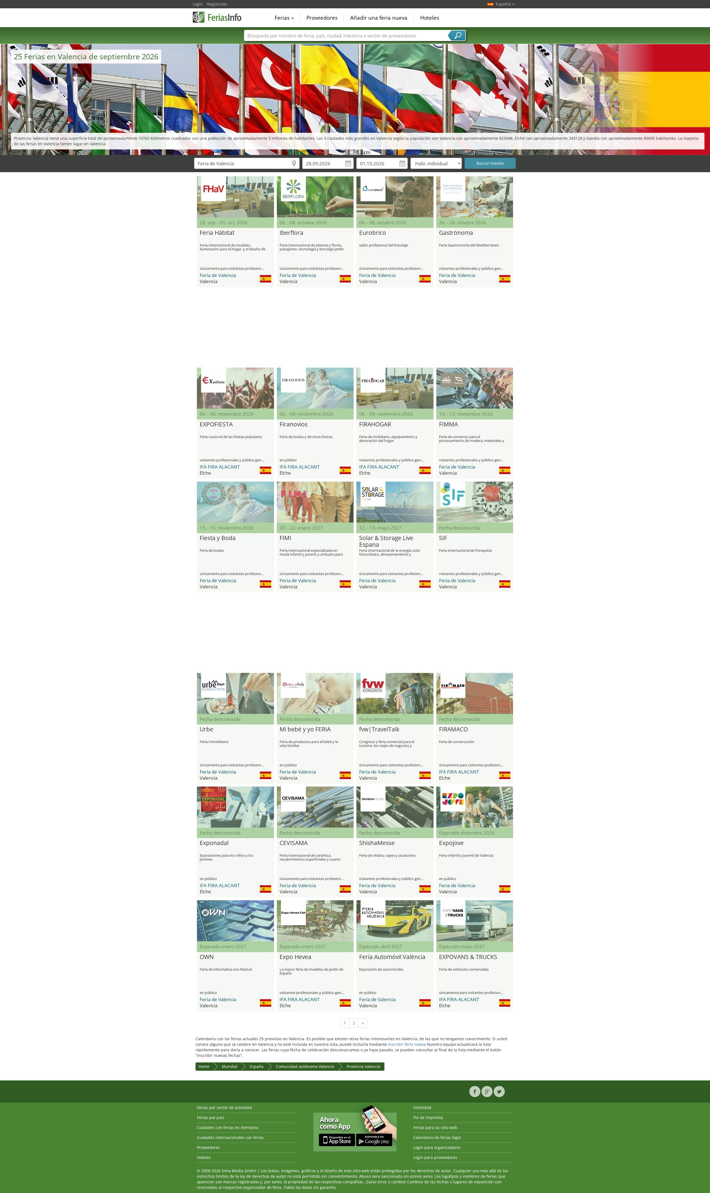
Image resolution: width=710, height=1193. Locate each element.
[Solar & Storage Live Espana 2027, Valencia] (394, 502)
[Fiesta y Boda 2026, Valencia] (235, 502)
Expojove (451, 843)
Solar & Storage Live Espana (386, 541)
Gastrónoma (456, 232)
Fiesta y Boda (218, 538)
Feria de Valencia (218, 275)
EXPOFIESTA (216, 424)
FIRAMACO (453, 729)
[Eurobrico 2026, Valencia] (394, 196)
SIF (443, 538)
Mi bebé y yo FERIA (305, 729)
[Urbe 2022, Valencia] (235, 693)
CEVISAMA (294, 843)
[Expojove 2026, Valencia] (474, 807)
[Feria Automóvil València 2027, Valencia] (394, 920)
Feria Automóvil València (392, 957)
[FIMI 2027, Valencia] (315, 502)
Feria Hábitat (217, 232)
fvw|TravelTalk (379, 729)
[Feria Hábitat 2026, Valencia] (235, 196)
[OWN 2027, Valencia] (235, 920)
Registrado (217, 4)
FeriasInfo (220, 17)
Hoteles (429, 17)
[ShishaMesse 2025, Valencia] (394, 807)
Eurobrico (372, 232)
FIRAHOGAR (375, 424)
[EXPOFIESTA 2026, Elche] (235, 388)
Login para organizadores (437, 1147)
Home (204, 1066)
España (256, 1066)
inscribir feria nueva (407, 1044)
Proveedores (322, 17)
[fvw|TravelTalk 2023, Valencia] (394, 693)
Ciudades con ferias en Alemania (227, 1127)
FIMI (285, 538)
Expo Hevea (295, 957)
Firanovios (294, 424)
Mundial (229, 1066)
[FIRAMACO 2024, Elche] (474, 693)
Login (198, 4)
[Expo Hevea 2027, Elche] (315, 920)
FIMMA (448, 424)
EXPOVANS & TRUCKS (468, 957)
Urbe (206, 729)
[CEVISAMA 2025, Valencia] (315, 807)
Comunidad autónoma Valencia (305, 1066)
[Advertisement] (355, 327)
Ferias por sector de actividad (224, 1107)
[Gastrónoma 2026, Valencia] (474, 196)
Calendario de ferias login (437, 1137)
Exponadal (214, 843)
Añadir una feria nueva (378, 17)
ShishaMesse (377, 843)
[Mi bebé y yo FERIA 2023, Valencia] (315, 693)
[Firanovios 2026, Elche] (315, 388)
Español (504, 4)
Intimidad (422, 1107)
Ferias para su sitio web (435, 1127)
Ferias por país (210, 1117)
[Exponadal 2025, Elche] (235, 807)
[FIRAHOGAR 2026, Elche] (394, 388)
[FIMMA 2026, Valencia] (474, 388)
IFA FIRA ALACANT (220, 467)
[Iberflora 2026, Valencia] (315, 196)
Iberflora (291, 232)
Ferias (283, 17)
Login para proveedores (435, 1157)
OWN (207, 957)
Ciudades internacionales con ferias (230, 1137)
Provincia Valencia (363, 1066)
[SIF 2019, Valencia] (474, 502)
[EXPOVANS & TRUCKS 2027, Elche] (474, 920)
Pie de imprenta (428, 1117)
